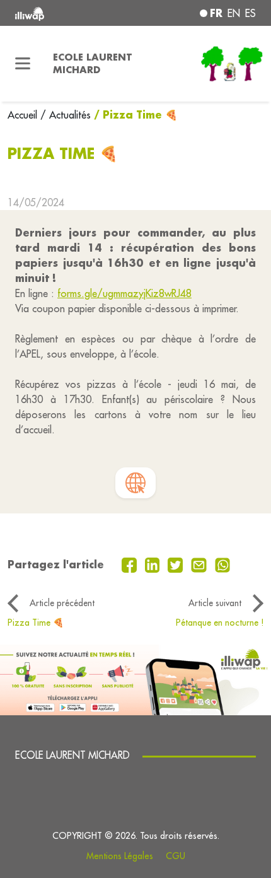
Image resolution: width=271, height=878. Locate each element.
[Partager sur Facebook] (130, 564)
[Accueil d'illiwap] (61, 13)
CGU (175, 856)
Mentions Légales (119, 856)
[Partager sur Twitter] (176, 564)
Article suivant (214, 603)
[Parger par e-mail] (200, 564)
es (250, 13)
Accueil (24, 114)
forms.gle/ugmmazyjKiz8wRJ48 (124, 293)
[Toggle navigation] (22, 64)
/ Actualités (65, 114)
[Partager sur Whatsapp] (222, 564)
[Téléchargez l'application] (135, 678)
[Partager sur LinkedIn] (154, 564)
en (234, 13)
